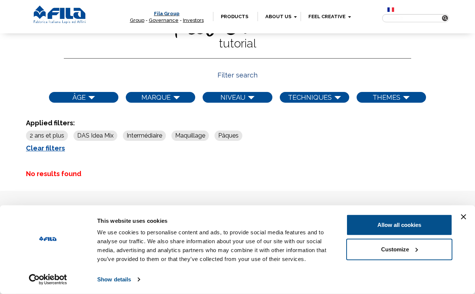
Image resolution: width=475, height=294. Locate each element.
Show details (114, 279)
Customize (395, 249)
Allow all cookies (399, 225)
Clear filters (45, 148)
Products (234, 16)
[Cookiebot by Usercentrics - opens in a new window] (48, 279)
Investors (193, 20)
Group (137, 20)
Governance (163, 20)
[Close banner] (463, 216)
